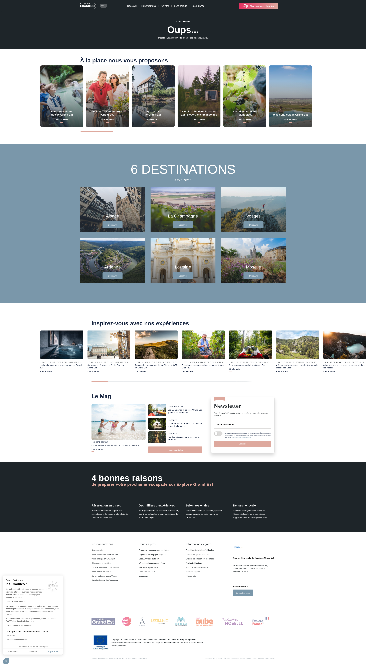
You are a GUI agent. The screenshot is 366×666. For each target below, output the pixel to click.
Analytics (11, 635)
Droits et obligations (194, 563)
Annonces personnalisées (18, 639)
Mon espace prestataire (148, 567)
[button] (6, 661)
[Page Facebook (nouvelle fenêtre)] (234, 601)
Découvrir (132, 6)
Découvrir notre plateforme (150, 559)
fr (102, 6)
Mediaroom (143, 576)
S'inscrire (242, 444)
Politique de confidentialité (197, 567)
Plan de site (191, 576)
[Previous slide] (324, 131)
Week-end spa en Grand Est (103, 559)
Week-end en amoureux (101, 572)
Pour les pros (147, 544)
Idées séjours (180, 6)
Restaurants (197, 6)
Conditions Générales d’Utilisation (200, 550)
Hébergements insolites (101, 563)
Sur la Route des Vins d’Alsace (104, 576)
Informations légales (198, 544)
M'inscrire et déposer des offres (152, 563)
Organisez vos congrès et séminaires (154, 550)
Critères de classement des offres (200, 559)
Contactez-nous (243, 593)
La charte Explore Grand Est (197, 554)
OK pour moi (53, 651)
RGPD (271, 659)
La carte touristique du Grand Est (105, 567)
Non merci (12, 651)
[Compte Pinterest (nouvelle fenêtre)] (245, 601)
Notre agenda (97, 550)
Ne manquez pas (102, 544)
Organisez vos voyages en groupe (153, 554)
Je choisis (32, 651)
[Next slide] (335, 131)
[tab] (96, 131)
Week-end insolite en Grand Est (105, 554)
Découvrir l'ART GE (147, 572)
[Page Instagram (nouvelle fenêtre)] (238, 601)
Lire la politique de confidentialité (18, 625)
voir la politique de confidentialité (241, 437)
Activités (165, 6)
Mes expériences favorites (262, 6)
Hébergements (148, 6)
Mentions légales (193, 572)
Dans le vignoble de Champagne (105, 580)
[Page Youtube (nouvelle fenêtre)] (242, 601)
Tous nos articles (175, 450)
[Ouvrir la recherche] (283, 6)
